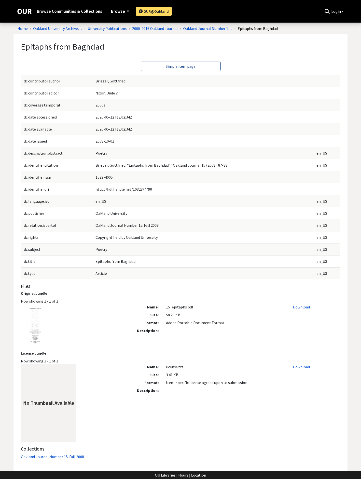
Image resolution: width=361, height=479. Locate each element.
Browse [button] (118, 11)
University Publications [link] (107, 28)
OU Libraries (165, 475)
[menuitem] (119, 11)
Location (198, 475)
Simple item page (180, 66)
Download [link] (301, 307)
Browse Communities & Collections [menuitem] (69, 11)
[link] (52, 456)
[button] (327, 11)
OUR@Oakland (156, 11)
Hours (183, 475)
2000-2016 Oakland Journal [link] (155, 28)
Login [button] (336, 11)
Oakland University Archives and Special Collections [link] (57, 28)
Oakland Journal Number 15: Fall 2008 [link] (207, 28)
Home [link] (22, 28)
